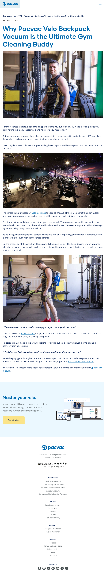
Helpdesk (53, 543)
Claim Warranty (53, 532)
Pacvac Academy (53, 518)
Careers (53, 514)
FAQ (53, 552)
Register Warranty (52, 529)
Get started (13, 420)
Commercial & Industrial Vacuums (53, 494)
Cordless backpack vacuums (53, 487)
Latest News (12, 16)
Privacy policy (53, 549)
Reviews (53, 511)
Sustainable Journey (53, 505)
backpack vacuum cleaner (80, 361)
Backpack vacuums (53, 481)
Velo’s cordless (28, 333)
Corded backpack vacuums (53, 484)
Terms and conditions (53, 546)
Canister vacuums (53, 491)
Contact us (52, 555)
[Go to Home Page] (4, 16)
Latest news (53, 508)
